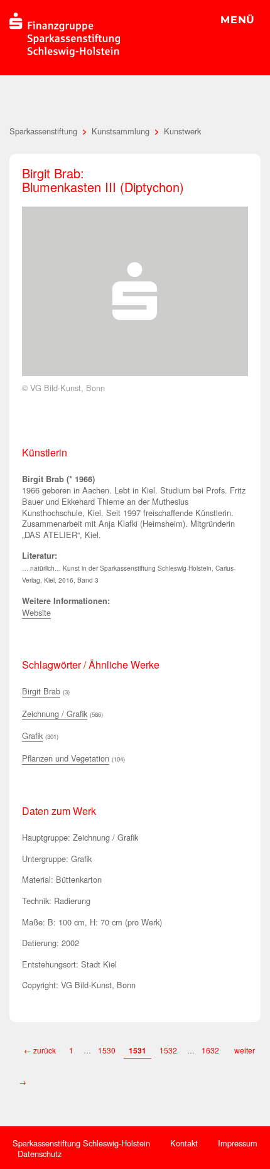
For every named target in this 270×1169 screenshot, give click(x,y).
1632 (211, 1050)
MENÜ (237, 20)
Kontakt (184, 1143)
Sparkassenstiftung (43, 131)
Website (36, 612)
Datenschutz (40, 1154)
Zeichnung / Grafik (54, 713)
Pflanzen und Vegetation (65, 758)
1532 (168, 1050)
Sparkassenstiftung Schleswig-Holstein (81, 1143)
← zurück (40, 1050)
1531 (137, 1050)
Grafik (32, 735)
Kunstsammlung (120, 131)
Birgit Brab (41, 691)
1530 (107, 1050)
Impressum (237, 1143)
